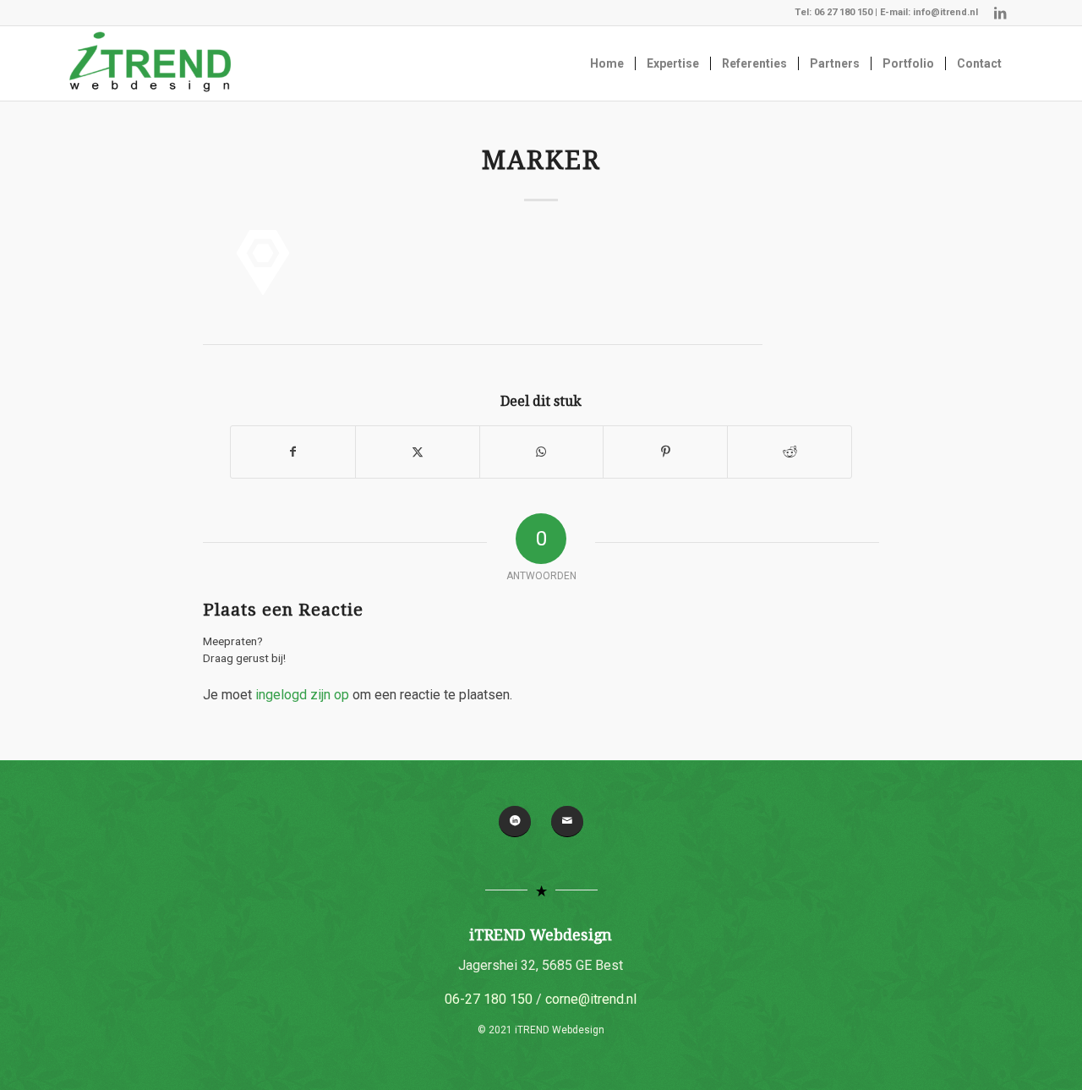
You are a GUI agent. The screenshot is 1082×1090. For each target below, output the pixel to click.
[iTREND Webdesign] (150, 63)
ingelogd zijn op (302, 695)
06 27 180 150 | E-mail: (863, 12)
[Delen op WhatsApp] (542, 452)
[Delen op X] (417, 452)
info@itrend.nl (945, 12)
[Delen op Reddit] (789, 452)
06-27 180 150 (489, 999)
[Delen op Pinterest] (665, 452)
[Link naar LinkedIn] (1000, 12)
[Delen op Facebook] (293, 452)
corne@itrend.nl (591, 999)
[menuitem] (607, 63)
